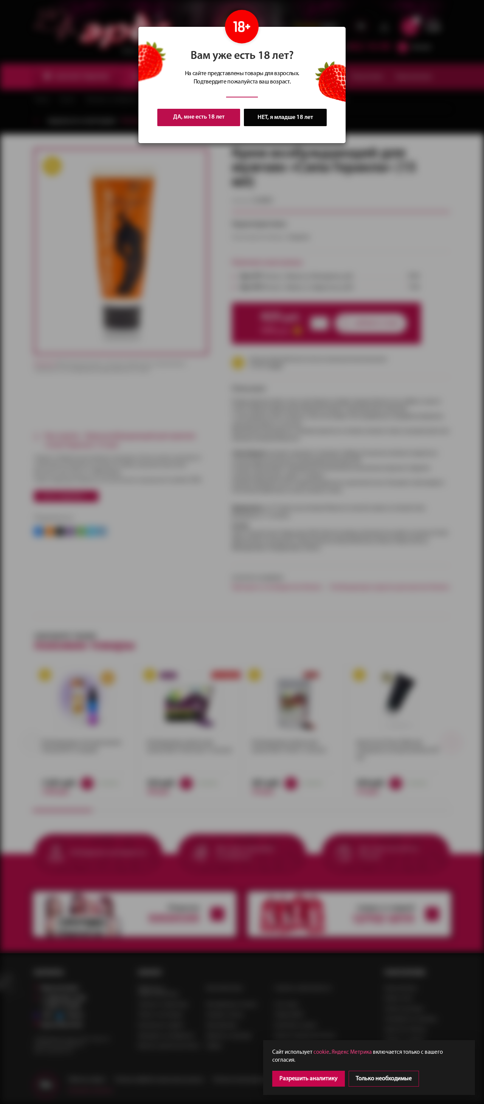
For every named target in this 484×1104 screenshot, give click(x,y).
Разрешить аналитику (308, 1079)
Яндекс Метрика (352, 1052)
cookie (321, 1052)
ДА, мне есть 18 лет (199, 117)
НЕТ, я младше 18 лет (285, 117)
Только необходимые (384, 1079)
